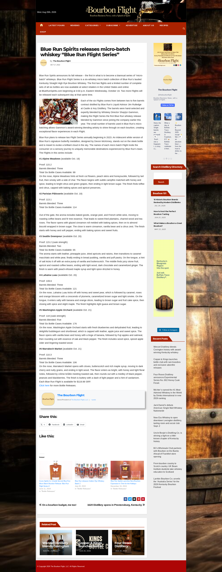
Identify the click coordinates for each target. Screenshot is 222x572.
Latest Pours (57, 25)
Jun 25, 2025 (160, 217)
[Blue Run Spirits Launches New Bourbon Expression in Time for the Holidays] (127, 470)
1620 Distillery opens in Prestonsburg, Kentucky (115, 505)
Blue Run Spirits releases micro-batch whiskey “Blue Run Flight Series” (85, 52)
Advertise (131, 25)
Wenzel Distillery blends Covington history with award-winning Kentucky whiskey (167, 350)
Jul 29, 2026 (160, 206)
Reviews (75, 25)
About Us (148, 25)
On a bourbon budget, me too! (59, 505)
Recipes (164, 25)
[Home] (41, 25)
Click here (44, 385)
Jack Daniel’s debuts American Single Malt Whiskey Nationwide (168, 408)
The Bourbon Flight (62, 61)
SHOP (43, 32)
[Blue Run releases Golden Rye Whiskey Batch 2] (91, 470)
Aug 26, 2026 (49, 551)
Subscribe (112, 25)
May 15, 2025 (160, 229)
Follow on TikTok (168, 105)
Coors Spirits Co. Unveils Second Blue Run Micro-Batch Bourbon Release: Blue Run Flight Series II (54, 483)
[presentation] (155, 137)
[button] (184, 28)
